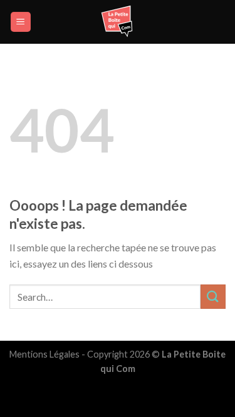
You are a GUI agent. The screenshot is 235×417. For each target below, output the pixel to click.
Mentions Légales (44, 354)
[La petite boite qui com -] (117, 22)
